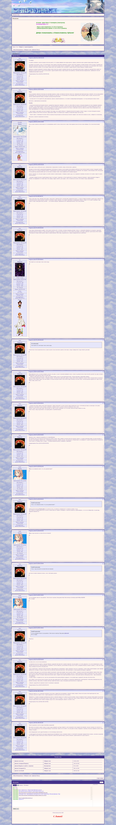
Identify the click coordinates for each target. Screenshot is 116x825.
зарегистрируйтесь (29, 46)
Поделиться (31, 57)
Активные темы (16, 14)
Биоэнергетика (47, 765)
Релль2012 (20, 122)
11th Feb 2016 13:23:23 (39, 595)
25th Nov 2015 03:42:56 (39, 89)
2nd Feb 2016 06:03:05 (38, 227)
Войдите (21, 46)
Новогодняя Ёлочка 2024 (23, 12)
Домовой (67, 633)
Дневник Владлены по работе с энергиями (24, 765)
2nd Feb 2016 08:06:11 (38, 259)
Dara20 (20, 531)
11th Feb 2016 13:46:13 (39, 627)
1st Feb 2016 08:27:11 (38, 196)
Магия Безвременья (18, 49)
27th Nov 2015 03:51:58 (39, 164)
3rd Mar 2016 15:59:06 (38, 691)
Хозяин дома (42, 508)
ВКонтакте (54, 12)
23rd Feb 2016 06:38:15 (39, 659)
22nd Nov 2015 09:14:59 (39, 57)
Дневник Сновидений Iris (20, 768)
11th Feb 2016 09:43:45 (39, 530)
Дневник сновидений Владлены (22, 763)
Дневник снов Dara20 (19, 770)
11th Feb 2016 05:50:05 (39, 434)
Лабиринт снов (27, 49)
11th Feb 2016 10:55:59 (39, 563)
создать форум (100, 778)
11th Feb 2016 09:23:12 (39, 499)
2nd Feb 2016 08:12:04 (38, 340)
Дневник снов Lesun (19, 761)
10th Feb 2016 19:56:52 (39, 371)
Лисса (20, 58)
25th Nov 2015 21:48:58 (39, 121)
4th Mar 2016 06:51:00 (38, 722)
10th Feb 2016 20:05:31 (39, 403)
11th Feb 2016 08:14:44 (39, 466)
